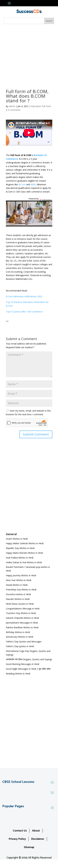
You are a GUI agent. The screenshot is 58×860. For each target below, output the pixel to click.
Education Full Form (41, 106)
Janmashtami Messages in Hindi (22, 622)
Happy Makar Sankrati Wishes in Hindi (24, 543)
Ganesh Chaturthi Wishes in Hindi (22, 617)
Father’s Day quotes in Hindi (20, 646)
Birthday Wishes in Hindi (18, 632)
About (36, 831)
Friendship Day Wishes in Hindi (21, 589)
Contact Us (20, 831)
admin (12, 106)
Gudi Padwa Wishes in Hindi (19, 557)
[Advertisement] (29, 54)
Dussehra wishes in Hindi (18, 594)
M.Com (22, 184)
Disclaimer (37, 839)
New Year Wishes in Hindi (18, 580)
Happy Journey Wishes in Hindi (21, 575)
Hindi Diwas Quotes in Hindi (20, 603)
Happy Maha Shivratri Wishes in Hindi (24, 552)
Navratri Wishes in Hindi (18, 599)
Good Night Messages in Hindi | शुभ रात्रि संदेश (28, 668)
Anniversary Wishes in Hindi (19, 636)
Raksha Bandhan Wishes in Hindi (22, 627)
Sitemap (29, 847)
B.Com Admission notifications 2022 (24, 296)
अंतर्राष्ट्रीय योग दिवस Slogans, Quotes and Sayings (29, 659)
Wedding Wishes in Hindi (18, 673)
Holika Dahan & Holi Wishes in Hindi (24, 562)
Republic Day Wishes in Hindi (20, 548)
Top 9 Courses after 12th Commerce (24, 311)
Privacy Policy (17, 839)
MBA (33, 184)
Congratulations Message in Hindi (22, 608)
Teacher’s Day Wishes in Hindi (21, 613)
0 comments (14, 109)
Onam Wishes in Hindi (17, 538)
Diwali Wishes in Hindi (17, 584)
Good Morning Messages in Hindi (22, 664)
